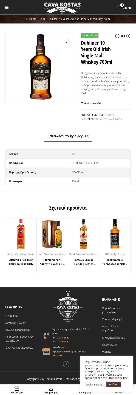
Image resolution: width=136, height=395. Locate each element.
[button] (68, 41)
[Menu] (6, 7)
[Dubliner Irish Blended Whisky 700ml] (118, 36)
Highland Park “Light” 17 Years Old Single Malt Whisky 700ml (52, 262)
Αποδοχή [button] (113, 384)
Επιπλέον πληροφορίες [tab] (68, 136)
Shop (43, 18)
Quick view (25, 235)
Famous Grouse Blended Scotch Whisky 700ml (84, 262)
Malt (111, 119)
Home (32, 18)
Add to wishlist (92, 103)
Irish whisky (100, 119)
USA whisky (110, 254)
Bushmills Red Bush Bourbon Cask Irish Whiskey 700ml (21, 262)
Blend (10, 254)
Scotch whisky (51, 254)
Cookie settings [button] (95, 384)
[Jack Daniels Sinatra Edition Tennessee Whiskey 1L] (128, 36)
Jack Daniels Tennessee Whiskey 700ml (115, 262)
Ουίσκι (118, 119)
